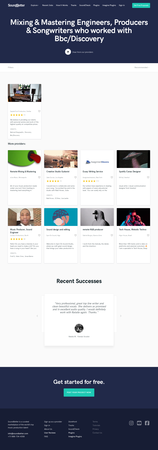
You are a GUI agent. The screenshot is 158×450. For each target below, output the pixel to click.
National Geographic (17, 132)
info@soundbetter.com (18, 433)
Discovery (28, 132)
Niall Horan (50, 198)
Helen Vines (20, 256)
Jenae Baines (29, 256)
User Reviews (50, 433)
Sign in (122, 5)
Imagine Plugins (109, 5)
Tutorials (96, 425)
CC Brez (57, 198)
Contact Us (97, 433)
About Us (48, 429)
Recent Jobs (47, 5)
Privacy (96, 429)
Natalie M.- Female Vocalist (79, 337)
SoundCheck (84, 5)
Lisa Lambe (64, 198)
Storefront (72, 422)
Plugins (96, 5)
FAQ (46, 436)
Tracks (73, 5)
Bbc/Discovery (15, 135)
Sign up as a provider (53, 422)
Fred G (12, 256)
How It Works (62, 5)
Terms (95, 422)
